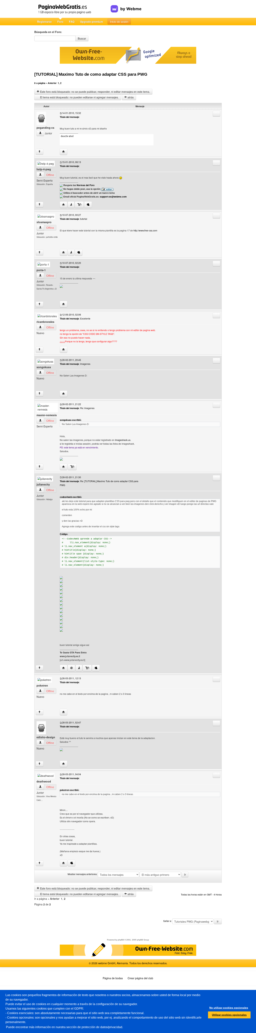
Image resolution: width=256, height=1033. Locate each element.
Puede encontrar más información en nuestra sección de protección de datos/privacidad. (64, 1027)
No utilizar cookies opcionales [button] (228, 1007)
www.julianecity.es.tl (70, 656)
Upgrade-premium (91, 21)
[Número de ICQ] (71, 668)
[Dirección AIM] (71, 204)
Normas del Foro (85, 185)
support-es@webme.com (113, 196)
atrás (130, 97)
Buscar (82, 38)
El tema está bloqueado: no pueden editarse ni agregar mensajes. (79, 97)
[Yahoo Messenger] (79, 204)
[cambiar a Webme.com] (126, 6)
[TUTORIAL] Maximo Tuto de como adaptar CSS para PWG (90, 74)
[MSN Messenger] (88, 204)
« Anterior (51, 83)
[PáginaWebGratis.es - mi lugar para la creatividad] (72, 9)
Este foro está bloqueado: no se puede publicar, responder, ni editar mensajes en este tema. (94, 92)
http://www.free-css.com (145, 230)
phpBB (121, 940)
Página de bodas (113, 978)
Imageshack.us (122, 439)
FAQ (71, 21)
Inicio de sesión (119, 21)
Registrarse (44, 21)
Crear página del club (140, 978)
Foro (60, 21)
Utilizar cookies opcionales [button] (229, 1014)
